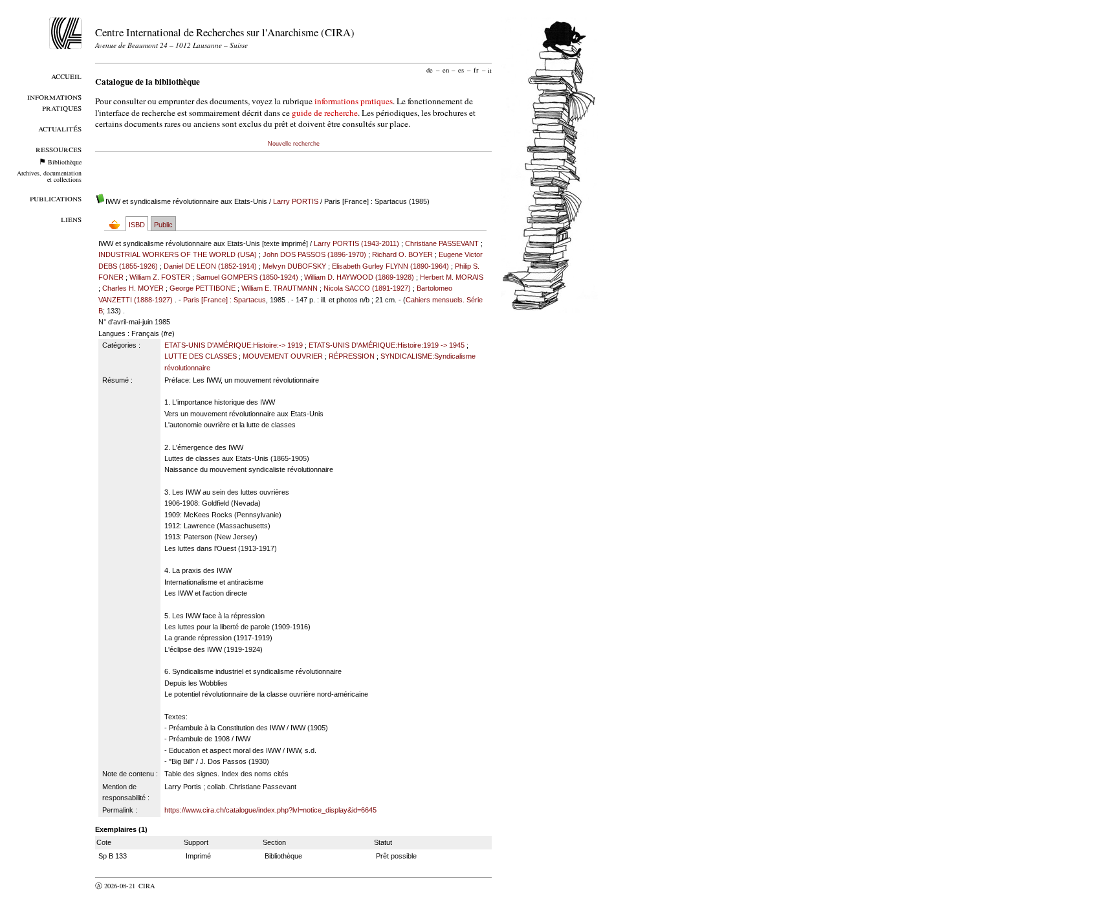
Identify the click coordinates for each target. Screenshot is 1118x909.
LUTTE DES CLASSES (200, 356)
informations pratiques (353, 101)
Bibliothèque (65, 161)
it (490, 69)
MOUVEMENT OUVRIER (283, 356)
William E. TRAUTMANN (279, 288)
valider (172, 885)
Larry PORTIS (295, 201)
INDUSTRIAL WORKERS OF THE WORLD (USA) (177, 254)
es (461, 69)
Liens (71, 218)
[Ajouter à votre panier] (117, 224)
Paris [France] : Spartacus (224, 300)
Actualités (60, 128)
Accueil (66, 75)
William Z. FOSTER (159, 277)
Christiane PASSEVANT (442, 243)
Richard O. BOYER (402, 254)
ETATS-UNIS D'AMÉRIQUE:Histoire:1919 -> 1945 (387, 345)
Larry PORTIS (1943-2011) (356, 243)
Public (163, 225)
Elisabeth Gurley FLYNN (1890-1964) (390, 266)
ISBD (137, 225)
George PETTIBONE (203, 288)
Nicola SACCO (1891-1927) (367, 288)
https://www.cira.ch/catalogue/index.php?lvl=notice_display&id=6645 (270, 810)
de (429, 69)
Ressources (59, 148)
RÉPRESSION (352, 356)
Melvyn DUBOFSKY (294, 266)
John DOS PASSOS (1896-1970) (314, 254)
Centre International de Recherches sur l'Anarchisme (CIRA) (225, 32)
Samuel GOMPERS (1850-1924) (247, 277)
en (446, 69)
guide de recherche (325, 112)
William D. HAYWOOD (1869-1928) (359, 277)
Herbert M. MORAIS (451, 277)
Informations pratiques (54, 101)
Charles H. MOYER (133, 288)
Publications (56, 198)
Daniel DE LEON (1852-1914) (210, 266)
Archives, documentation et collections (49, 176)
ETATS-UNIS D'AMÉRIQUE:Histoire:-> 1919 (233, 345)
